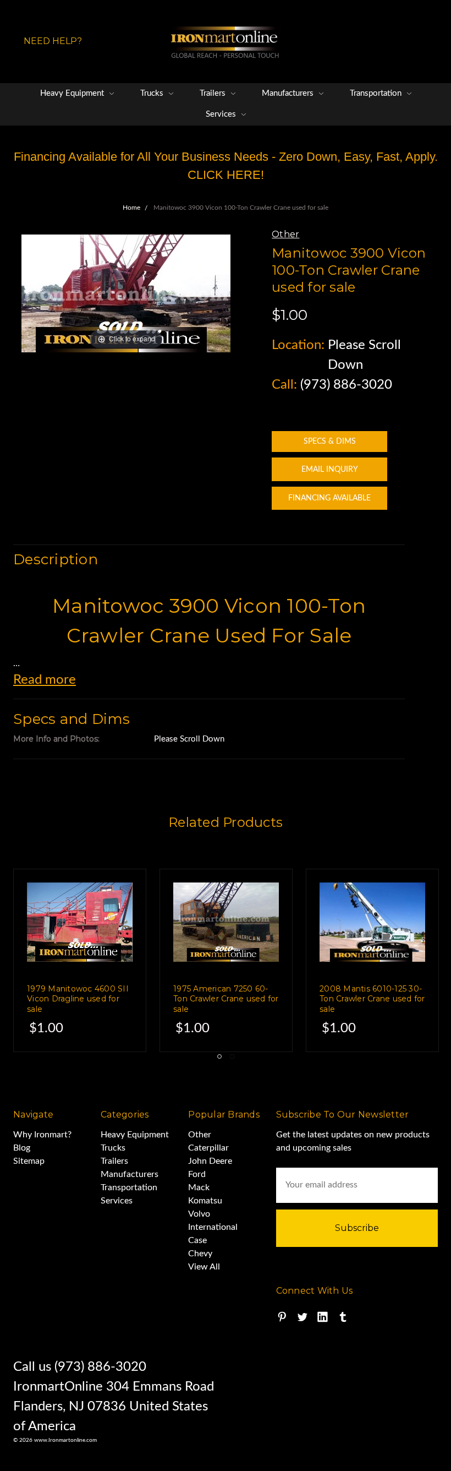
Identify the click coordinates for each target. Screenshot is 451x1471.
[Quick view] (115, 900)
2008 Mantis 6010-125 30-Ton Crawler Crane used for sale (372, 999)
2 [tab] (232, 1056)
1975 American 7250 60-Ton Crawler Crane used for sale (226, 999)
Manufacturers (289, 93)
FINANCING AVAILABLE (329, 498)
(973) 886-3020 (346, 384)
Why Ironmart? (42, 1134)
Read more (44, 680)
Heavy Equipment (73, 93)
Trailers (214, 93)
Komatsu (205, 1200)
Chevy (200, 1253)
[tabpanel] (226, 960)
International (213, 1227)
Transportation (377, 93)
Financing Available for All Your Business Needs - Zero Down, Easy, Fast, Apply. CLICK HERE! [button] (226, 166)
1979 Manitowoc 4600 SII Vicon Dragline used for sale (78, 999)
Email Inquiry (329, 469)
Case (197, 1240)
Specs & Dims (330, 441)
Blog (21, 1147)
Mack (199, 1187)
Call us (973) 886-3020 (79, 1367)
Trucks (153, 93)
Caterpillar (208, 1147)
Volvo (199, 1214)
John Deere (210, 1161)
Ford (197, 1174)
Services (222, 114)
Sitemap (29, 1161)
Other (199, 1134)
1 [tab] (219, 1056)
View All (204, 1266)
